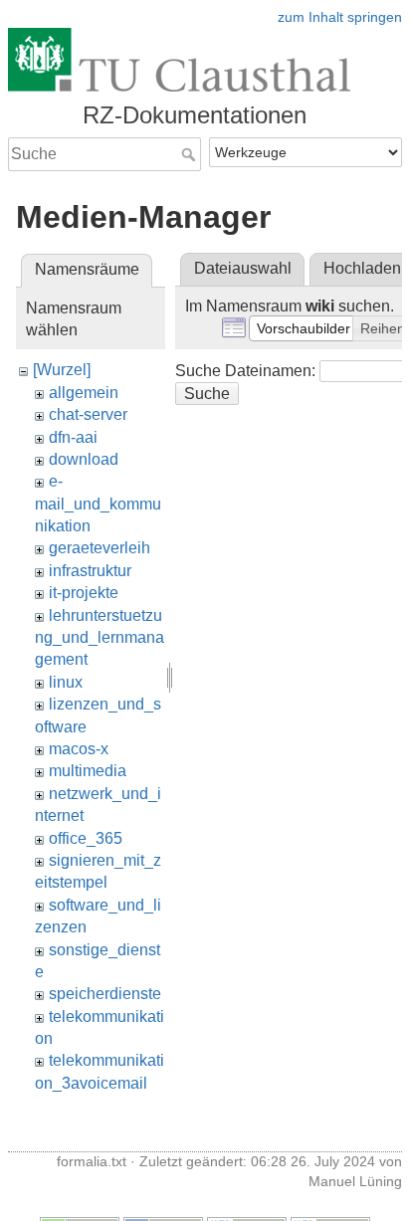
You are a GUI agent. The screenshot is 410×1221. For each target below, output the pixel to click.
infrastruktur (90, 570)
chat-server (88, 414)
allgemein (83, 392)
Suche (190, 154)
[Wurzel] (62, 369)
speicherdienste (105, 993)
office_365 (85, 838)
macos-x (78, 748)
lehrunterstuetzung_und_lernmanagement (99, 638)
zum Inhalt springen (340, 17)
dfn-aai (73, 437)
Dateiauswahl (243, 268)
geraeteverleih (99, 547)
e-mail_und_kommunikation (98, 503)
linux (66, 682)
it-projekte (83, 592)
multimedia (87, 770)
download (83, 459)
